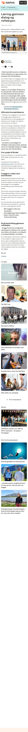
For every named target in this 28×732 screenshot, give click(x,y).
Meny (21, 2)
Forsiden (3, 7)
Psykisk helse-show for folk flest (13, 371)
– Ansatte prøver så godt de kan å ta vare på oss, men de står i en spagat (13, 485)
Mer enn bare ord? (7, 283)
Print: (9, 66)
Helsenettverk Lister (7, 164)
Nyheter (3, 256)
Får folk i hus (5, 304)
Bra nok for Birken (7, 326)
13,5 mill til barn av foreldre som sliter (12, 348)
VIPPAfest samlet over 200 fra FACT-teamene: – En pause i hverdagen (12, 431)
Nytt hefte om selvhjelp (9, 393)
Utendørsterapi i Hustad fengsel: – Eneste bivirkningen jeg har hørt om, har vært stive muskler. (13, 511)
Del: (3, 66)
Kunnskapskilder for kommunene (13, 461)
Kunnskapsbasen (11, 7)
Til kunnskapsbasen (15, 399)
